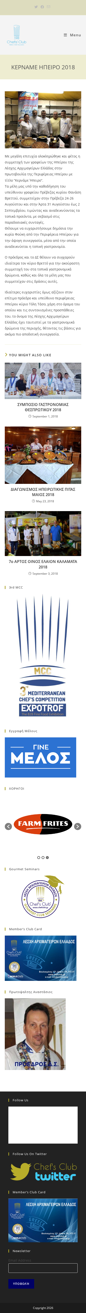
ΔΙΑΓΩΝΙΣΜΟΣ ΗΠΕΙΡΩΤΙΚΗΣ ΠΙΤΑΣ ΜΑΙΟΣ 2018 (43, 492)
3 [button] (47, 857)
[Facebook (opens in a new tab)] (42, 7)
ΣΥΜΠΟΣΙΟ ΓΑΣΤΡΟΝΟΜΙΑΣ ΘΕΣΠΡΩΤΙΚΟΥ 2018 (43, 407)
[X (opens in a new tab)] (36, 7)
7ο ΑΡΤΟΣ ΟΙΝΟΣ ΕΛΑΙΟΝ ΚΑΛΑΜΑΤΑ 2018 (43, 564)
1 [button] (38, 857)
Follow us (20, 1100)
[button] (8, 826)
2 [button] (43, 857)
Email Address (19, 1260)
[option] (43, 824)
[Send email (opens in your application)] (48, 7)
